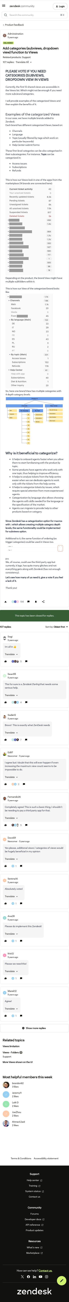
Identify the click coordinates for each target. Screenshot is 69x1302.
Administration (15, 33)
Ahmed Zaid (18, 1121)
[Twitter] (22, 1276)
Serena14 (13, 878)
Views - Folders (11, 1052)
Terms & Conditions (21, 1158)
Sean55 (12, 674)
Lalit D (15, 1102)
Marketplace (33, 1252)
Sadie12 (12, 714)
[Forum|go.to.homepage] (22, 6)
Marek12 (12, 991)
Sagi (10, 636)
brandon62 (18, 1083)
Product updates (34, 1230)
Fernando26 (14, 796)
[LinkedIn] (34, 1276)
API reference (33, 1224)
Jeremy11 (17, 1092)
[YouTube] (40, 1276)
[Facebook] (28, 1276)
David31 (12, 837)
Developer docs (33, 1219)
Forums (34, 1213)
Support (7, 1056)
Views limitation (11, 1046)
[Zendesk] (34, 1293)
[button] (4, 6)
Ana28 (11, 916)
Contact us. (45, 1270)
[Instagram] (46, 1276)
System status (33, 1191)
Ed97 (10, 752)
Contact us (34, 1196)
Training (33, 1185)
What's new (33, 1247)
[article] (34, 649)
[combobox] (34, 15)
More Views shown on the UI (18, 1062)
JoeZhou (16, 1112)
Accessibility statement (46, 1158)
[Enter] (5, 15)
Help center (33, 1180)
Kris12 (11, 953)
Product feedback (14, 24)
